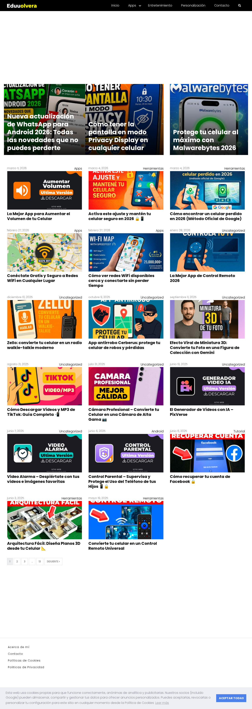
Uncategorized (233, 230)
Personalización (193, 5)
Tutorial (239, 431)
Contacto (221, 5)
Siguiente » (53, 561)
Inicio (115, 5)
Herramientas (153, 168)
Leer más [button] (162, 703)
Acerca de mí (19, 647)
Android (158, 431)
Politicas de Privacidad (26, 667)
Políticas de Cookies (24, 660)
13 (40, 561)
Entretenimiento (160, 5)
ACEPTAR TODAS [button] (231, 698)
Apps (132, 5)
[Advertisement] (126, 45)
